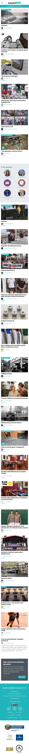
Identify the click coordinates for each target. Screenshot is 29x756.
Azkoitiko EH (6, 475)
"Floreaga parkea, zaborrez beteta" (12, 151)
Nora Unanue (6, 272)
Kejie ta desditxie (7, 187)
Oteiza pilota (6, 104)
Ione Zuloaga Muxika (7, 177)
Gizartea (3, 55)
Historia (3, 378)
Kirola (2, 106)
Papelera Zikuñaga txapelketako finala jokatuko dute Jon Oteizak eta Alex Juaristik (14, 527)
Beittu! (5, 349)
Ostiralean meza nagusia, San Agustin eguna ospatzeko (14, 50)
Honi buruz (10, 712)
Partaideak (7, 167)
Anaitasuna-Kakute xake (9, 129)
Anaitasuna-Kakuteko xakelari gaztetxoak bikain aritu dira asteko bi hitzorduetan (13, 295)
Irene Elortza (6, 580)
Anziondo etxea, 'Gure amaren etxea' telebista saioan (12, 603)
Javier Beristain (21, 197)
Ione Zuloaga (6, 27)
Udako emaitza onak (7, 126)
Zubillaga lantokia (6, 374)
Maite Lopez (6, 323)
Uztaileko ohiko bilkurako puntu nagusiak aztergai (13, 472)
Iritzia (2, 29)
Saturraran (4, 25)
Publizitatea (11, 715)
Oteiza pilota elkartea (21, 187)
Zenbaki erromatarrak (7, 321)
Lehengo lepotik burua (8, 270)
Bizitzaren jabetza (6, 578)
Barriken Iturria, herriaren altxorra (11, 422)
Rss (20, 717)
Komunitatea (14, 6)
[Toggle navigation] (1, 2)
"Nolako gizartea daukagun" (9, 76)
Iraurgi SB (6, 632)
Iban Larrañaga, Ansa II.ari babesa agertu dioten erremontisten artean (13, 346)
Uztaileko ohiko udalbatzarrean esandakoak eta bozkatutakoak (14, 498)
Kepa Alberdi (6, 376)
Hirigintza (3, 451)
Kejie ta (5, 78)
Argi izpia (4, 221)
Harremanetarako (12, 717)
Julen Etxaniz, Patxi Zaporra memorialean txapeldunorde (13, 101)
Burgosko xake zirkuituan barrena (11, 246)
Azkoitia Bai (6, 400)
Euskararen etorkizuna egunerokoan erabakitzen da (12, 553)
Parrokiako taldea (7, 54)
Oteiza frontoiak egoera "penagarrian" (12, 447)
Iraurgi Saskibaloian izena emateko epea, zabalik (13, 629)
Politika (3, 477)
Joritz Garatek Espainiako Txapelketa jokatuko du (12, 640)
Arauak (19, 715)
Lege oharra (18, 712)
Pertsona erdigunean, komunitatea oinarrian (14, 398)
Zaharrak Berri (6, 425)
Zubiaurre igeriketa (7, 643)
